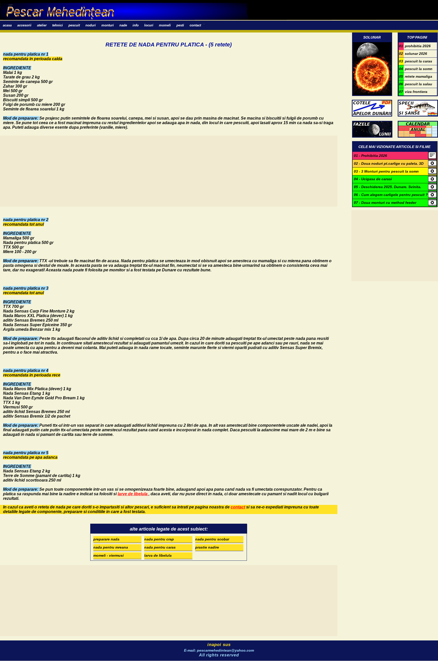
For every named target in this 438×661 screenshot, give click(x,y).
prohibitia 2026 (415, 46)
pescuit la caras (415, 61)
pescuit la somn (415, 69)
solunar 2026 (413, 54)
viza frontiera (413, 92)
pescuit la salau (415, 84)
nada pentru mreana (110, 547)
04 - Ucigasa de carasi (373, 179)
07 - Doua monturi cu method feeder (385, 203)
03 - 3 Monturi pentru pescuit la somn (386, 171)
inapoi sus (219, 644)
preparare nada (106, 539)
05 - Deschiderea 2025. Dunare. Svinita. (387, 187)
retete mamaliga (415, 76)
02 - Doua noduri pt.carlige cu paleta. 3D (389, 163)
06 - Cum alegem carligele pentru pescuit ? (391, 195)
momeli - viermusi (108, 555)
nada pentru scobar (212, 539)
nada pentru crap (159, 539)
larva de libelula (158, 555)
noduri (90, 25)
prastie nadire (207, 547)
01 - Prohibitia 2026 (370, 156)
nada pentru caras (160, 547)
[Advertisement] (152, 171)
